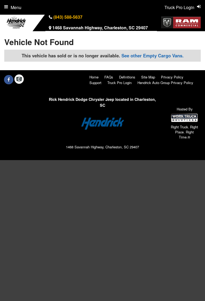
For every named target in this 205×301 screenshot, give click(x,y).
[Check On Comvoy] (19, 79)
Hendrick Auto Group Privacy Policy (165, 82)
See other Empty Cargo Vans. (152, 55)
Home (93, 77)
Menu (16, 7)
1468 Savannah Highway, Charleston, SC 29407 (100, 28)
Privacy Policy (172, 77)
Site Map (148, 77)
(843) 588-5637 (67, 17)
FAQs (108, 77)
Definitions (127, 77)
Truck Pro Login (119, 82)
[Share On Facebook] (8, 79)
